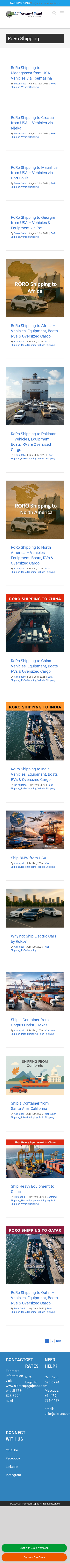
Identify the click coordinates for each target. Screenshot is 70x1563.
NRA (28, 1377)
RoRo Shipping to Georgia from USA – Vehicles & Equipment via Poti (33, 222)
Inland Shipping (29, 1034)
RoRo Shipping (29, 345)
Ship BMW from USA (28, 858)
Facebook (13, 1458)
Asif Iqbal (19, 341)
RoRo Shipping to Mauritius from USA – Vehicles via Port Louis (34, 172)
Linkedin (12, 1467)
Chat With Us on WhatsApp (34, 1548)
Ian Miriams (20, 785)
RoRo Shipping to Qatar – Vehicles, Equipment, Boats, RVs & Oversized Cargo (35, 1297)
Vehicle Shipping (30, 87)
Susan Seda (20, 83)
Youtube (12, 1450)
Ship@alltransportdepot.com (45, 3)
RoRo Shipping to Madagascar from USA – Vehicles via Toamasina (32, 73)
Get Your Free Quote (34, 1557)
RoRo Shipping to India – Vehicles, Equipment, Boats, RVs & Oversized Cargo (35, 774)
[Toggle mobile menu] (62, 13)
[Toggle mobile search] (54, 13)
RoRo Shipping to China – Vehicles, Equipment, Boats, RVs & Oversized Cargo (35, 666)
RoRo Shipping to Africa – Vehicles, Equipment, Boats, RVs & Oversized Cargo (35, 330)
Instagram (13, 1475)
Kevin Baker (20, 455)
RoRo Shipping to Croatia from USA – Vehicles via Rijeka (32, 122)
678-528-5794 (20, 3)
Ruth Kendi (19, 1197)
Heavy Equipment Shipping (35, 1200)
